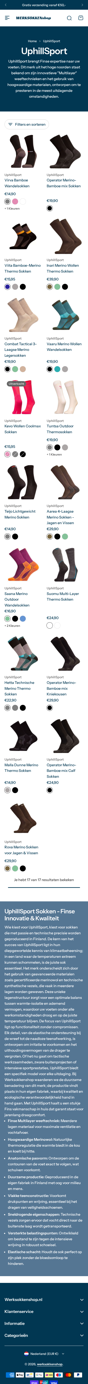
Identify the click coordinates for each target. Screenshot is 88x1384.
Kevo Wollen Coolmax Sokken (23, 429)
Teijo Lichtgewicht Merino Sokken (20, 514)
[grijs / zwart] (57, 625)
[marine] (7, 287)
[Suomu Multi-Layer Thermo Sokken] (65, 564)
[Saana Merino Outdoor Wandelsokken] (23, 564)
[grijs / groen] (7, 708)
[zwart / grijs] (23, 454)
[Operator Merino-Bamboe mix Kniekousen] (65, 653)
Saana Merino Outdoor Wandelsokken (17, 599)
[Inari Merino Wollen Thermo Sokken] (65, 236)
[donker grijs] (7, 536)
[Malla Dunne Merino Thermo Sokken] (23, 735)
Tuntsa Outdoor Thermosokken (60, 429)
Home (32, 41)
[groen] (57, 287)
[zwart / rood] (50, 625)
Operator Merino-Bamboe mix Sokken (64, 183)
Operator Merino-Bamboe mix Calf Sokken (61, 771)
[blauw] (23, 619)
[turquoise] (57, 369)
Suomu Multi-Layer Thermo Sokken (63, 596)
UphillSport (13, 175)
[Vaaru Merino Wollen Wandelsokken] (65, 314)
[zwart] (50, 208)
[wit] (23, 201)
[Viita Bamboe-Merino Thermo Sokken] (23, 236)
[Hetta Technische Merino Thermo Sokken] (23, 653)
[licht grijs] (15, 287)
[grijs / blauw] (15, 708)
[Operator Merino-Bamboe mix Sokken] (65, 151)
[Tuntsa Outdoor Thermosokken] (65, 397)
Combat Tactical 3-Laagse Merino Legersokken (21, 350)
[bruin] (50, 287)
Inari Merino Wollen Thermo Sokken (63, 268)
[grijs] (7, 201)
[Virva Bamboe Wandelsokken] (23, 151)
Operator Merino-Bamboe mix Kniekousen (61, 688)
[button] (5, 5)
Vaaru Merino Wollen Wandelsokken (64, 347)
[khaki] (23, 369)
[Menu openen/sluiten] (7, 18)
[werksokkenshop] (33, 18)
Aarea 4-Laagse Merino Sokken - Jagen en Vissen (60, 517)
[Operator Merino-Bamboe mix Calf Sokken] (65, 735)
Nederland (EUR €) (44, 1354)
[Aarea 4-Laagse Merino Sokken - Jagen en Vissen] (65, 482)
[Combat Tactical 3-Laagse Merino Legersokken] (23, 314)
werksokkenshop (50, 1364)
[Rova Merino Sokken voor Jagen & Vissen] (23, 818)
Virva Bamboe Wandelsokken (17, 183)
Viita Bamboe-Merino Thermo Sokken (23, 268)
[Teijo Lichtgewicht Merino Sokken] (23, 482)
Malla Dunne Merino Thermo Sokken (21, 768)
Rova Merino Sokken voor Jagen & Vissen (21, 850)
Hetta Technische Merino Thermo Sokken (19, 688)
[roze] (15, 201)
